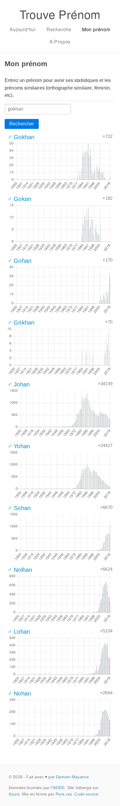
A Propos (60, 41)
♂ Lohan (19, 631)
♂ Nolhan (20, 570)
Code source (86, 794)
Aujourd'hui (23, 29)
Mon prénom (96, 29)
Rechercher (21, 123)
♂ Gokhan (21, 137)
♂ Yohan (19, 446)
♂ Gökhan (21, 322)
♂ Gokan (19, 199)
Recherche (59, 29)
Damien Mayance (72, 777)
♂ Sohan (19, 508)
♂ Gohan (19, 260)
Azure (14, 794)
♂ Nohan (19, 693)
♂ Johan (19, 384)
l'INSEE (58, 787)
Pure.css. (64, 794)
